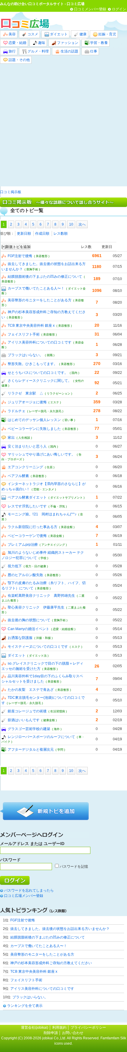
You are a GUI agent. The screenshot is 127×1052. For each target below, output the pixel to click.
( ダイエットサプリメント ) (66, 497)
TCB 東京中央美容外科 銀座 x (31, 325)
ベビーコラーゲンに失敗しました (34, 429)
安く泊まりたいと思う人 (27, 446)
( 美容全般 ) (66, 527)
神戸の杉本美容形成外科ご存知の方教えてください (51, 963)
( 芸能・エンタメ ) (44, 489)
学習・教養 (98, 43)
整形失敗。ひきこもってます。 (32, 364)
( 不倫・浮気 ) (57, 506)
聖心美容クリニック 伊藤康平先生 (36, 607)
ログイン (119, 9)
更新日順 (24, 233)
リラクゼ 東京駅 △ (25, 393)
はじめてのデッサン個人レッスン (34, 420)
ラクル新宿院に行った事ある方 (32, 527)
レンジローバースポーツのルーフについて (41, 737)
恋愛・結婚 (17, 43)
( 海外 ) (56, 729)
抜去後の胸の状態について (29, 620)
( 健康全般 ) (49, 720)
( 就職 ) (49, 355)
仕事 (93, 51)
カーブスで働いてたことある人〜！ (36, 288)
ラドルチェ (16, 411)
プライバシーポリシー (88, 1027)
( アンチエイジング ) (53, 544)
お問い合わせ (72, 1033)
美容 (12, 34)
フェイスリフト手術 (24, 334)
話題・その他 (19, 60)
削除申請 (51, 1033)
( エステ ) (54, 402)
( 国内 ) (74, 372)
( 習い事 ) (69, 420)
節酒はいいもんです (24, 720)
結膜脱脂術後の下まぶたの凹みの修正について (45, 276)
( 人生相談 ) (24, 437)
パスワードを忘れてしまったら (29, 890)
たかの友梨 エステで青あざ (31, 690)
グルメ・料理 (38, 51)
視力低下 (15, 566)
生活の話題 (69, 51)
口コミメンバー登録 (90, 9)
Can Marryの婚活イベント (28, 629)
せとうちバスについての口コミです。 (38, 373)
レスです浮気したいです (27, 506)
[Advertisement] (63, 125)
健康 (83, 34)
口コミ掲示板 (10, 192)
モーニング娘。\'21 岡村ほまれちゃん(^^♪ (42, 514)
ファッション (67, 43)
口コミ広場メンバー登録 (23, 896)
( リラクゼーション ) (58, 393)
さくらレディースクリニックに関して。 (39, 381)
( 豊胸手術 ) (32, 269)
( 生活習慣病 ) (57, 711)
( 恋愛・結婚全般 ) (63, 629)
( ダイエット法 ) (37, 655)
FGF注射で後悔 (20, 256)
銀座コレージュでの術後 (27, 711)
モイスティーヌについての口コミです (38, 647)
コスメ (32, 34)
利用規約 (59, 1027)
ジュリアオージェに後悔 (27, 402)
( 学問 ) (60, 749)
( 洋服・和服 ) (43, 638)
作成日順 (42, 233)
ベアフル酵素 (18, 476)
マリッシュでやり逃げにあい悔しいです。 (41, 454)
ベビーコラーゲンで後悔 (27, 536)
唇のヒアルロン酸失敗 (25, 575)
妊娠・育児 (106, 34)
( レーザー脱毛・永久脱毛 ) (45, 411)
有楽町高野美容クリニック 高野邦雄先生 (41, 596)
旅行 (12, 51)
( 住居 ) (49, 467)
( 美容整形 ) (41, 256)
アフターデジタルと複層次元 (31, 749)
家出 (11, 437)
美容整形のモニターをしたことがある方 (39, 300)
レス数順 (60, 233)
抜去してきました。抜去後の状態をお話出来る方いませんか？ (60, 929)
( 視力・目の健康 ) (36, 566)
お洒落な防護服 (20, 638)
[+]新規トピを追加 (16, 247)
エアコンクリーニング (25, 467)
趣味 (41, 43)
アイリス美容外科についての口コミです (39, 342)
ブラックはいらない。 (25, 355)
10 (71, 224)
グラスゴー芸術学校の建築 (29, 729)
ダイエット (58, 34)
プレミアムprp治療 (23, 545)
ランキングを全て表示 (25, 1006)
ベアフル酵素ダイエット (27, 497)
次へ (82, 224)
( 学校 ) (43, 558)
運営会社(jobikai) (35, 1027)
